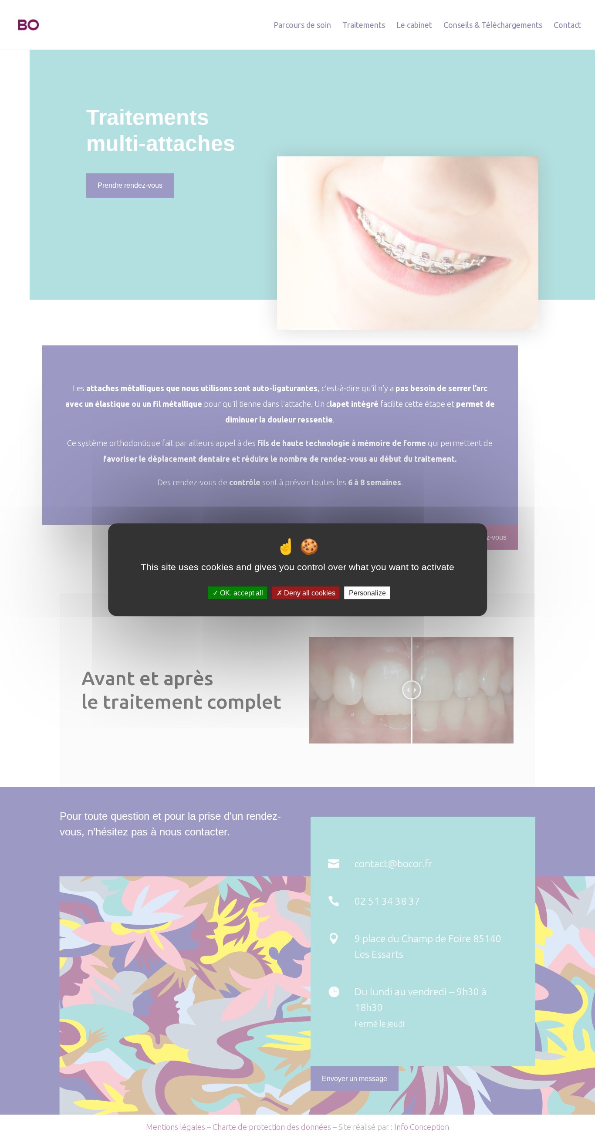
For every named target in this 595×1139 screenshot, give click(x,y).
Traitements (363, 25)
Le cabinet (414, 25)
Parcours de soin (302, 25)
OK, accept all (240, 592)
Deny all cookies (308, 592)
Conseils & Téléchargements (492, 25)
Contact (567, 25)
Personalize (367, 592)
